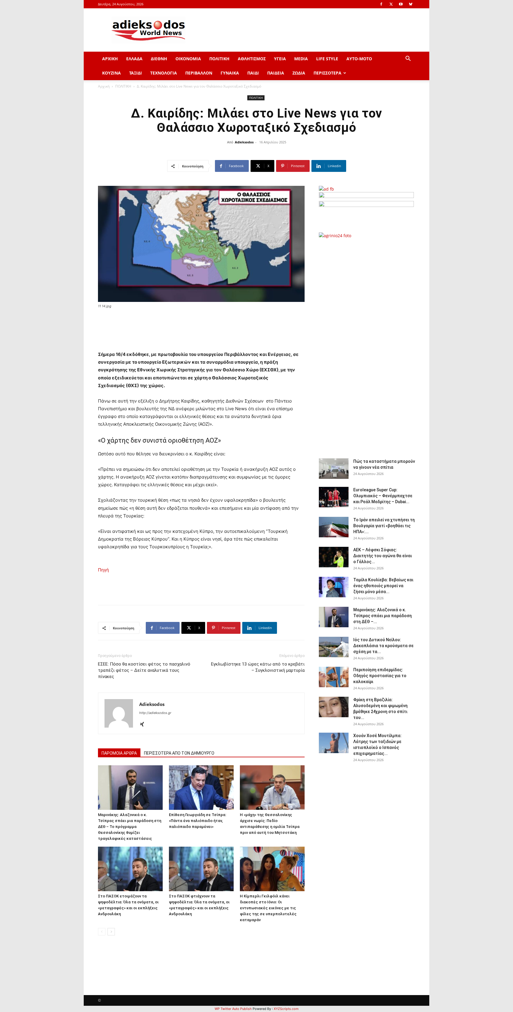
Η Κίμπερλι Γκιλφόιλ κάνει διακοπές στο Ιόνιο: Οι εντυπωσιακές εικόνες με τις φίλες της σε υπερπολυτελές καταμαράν (268, 908)
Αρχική (104, 86)
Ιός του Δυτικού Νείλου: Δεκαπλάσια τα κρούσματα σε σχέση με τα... (383, 645)
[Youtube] (400, 4)
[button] (408, 59)
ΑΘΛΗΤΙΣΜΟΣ (252, 58)
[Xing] (144, 724)
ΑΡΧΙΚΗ (110, 58)
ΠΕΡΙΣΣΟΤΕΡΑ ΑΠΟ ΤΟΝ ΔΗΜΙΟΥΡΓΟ (179, 753)
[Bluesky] (410, 4)
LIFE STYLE (327, 58)
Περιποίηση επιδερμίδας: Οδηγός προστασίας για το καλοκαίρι (379, 675)
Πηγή (103, 570)
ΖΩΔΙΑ (298, 73)
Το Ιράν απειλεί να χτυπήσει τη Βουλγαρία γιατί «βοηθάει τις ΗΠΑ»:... (384, 525)
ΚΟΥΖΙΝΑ (111, 73)
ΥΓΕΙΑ (280, 58)
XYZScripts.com (286, 1009)
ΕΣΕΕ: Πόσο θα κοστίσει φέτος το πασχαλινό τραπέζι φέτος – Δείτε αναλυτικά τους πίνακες (144, 670)
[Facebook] (381, 4)
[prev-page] (101, 931)
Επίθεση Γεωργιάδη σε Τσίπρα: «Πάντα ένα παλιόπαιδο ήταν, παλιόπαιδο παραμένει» (197, 821)
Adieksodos (244, 142)
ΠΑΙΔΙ (253, 73)
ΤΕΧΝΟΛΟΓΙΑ (163, 73)
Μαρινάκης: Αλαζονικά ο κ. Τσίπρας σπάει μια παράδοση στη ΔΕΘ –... (382, 615)
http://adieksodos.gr (155, 713)
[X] (391, 4)
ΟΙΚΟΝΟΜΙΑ (188, 58)
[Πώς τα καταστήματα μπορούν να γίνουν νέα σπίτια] (334, 468)
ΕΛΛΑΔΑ (134, 58)
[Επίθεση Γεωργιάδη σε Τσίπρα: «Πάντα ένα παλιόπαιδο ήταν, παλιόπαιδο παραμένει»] (201, 787)
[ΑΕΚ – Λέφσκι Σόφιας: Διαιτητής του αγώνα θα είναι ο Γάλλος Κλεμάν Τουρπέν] (334, 557)
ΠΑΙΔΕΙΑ (275, 73)
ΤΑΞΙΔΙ (135, 73)
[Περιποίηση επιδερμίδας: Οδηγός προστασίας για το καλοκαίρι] (334, 677)
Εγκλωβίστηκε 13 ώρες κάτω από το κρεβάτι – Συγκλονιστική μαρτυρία (258, 667)
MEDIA (301, 58)
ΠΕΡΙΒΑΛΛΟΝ (198, 73)
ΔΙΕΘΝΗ (159, 58)
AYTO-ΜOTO (359, 58)
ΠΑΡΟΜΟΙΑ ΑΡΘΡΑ (119, 753)
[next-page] (111, 931)
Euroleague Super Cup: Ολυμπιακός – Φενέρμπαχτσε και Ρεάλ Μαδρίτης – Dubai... (382, 495)
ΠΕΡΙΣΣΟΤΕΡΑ (327, 73)
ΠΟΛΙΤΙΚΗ (219, 58)
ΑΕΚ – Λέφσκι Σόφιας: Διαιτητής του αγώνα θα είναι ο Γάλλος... (382, 555)
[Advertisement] (366, 345)
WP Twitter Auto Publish (233, 1009)
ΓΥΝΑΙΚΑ (230, 73)
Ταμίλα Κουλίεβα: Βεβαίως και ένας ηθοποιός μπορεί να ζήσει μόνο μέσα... (383, 585)
